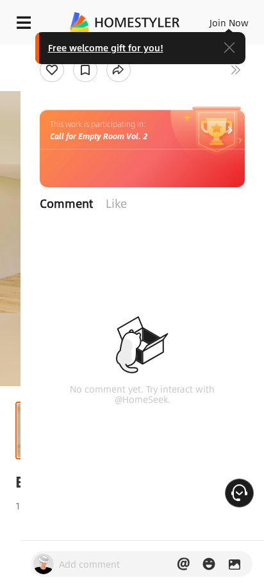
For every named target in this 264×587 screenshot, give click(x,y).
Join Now (229, 22)
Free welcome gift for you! (105, 47)
